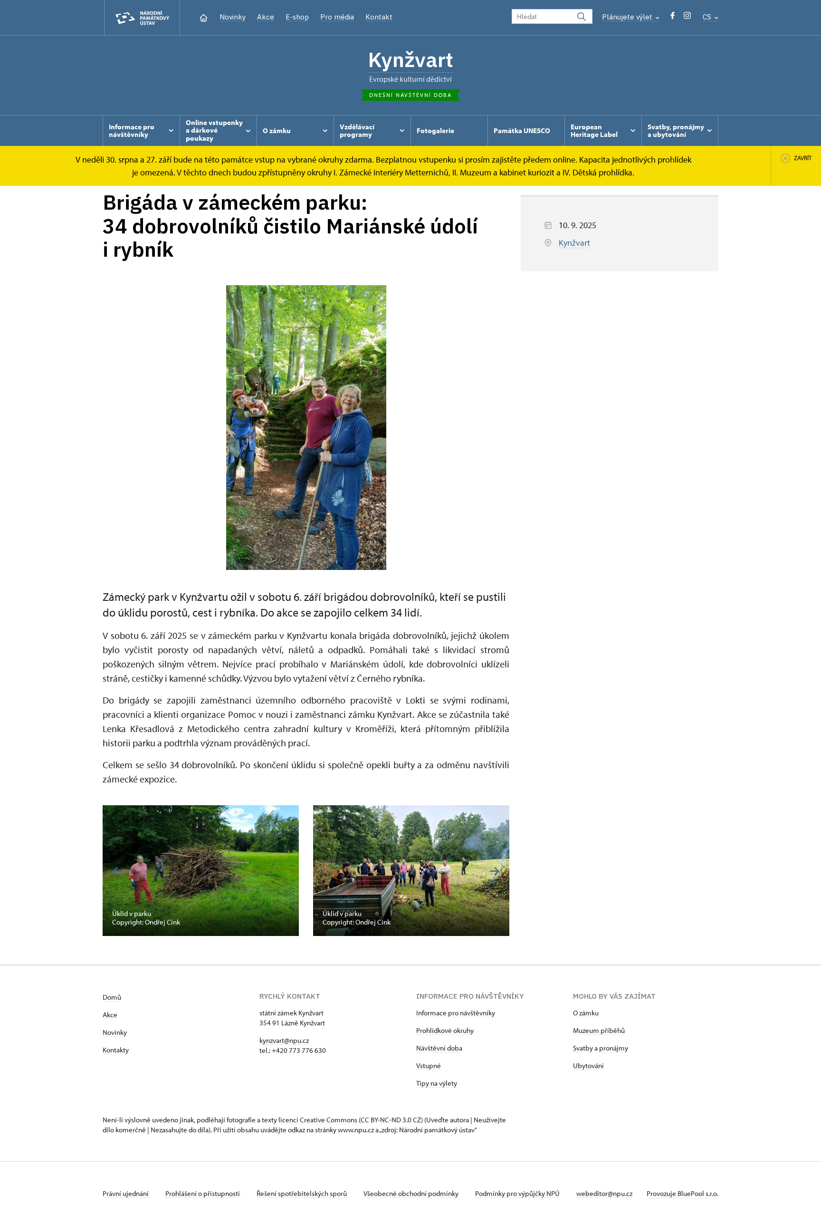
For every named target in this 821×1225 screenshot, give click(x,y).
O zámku (586, 1012)
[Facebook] (672, 18)
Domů (112, 997)
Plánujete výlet (628, 16)
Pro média (337, 16)
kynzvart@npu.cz (284, 1040)
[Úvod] (203, 16)
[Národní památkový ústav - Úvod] (142, 18)
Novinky (233, 16)
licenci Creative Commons (317, 1119)
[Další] (494, 871)
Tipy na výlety (436, 1083)
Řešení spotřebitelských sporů (302, 1193)
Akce (265, 16)
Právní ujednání (126, 1193)
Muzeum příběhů (599, 1030)
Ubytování (588, 1065)
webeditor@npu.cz (604, 1193)
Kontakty (116, 1049)
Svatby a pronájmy (600, 1047)
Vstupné (428, 1065)
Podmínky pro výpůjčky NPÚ (518, 1193)
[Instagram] (687, 18)
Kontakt (378, 16)
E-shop (297, 16)
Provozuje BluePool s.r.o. (682, 1193)
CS (708, 16)
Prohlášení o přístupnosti (203, 1193)
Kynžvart (410, 59)
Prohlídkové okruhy (445, 1030)
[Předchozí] (117, 871)
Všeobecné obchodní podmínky (411, 1193)
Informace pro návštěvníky (455, 1012)
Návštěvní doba (439, 1047)
